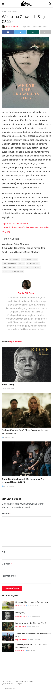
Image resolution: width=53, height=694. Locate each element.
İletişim (19, 684)
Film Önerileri (12, 11)
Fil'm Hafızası (20, 651)
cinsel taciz (14, 259)
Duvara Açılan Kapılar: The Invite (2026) (30, 623)
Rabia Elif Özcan (12, 26)
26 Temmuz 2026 (33, 626)
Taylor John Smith (32, 267)
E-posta (7, 564)
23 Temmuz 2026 (34, 640)
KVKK (31, 681)
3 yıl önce (26, 26)
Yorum (6, 513)
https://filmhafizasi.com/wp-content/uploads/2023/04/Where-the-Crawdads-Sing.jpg (25, 227)
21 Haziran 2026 (8, 486)
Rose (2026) (8, 384)
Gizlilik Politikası (20, 681)
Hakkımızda (6, 681)
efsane (21, 263)
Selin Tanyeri (20, 605)
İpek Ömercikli (20, 626)
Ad (4, 552)
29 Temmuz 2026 (32, 605)
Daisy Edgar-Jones (29, 259)
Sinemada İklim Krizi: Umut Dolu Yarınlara (31, 602)
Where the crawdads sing (13, 271)
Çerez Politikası (7, 684)
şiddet (20, 267)
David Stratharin (9, 263)
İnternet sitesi (9, 576)
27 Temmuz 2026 (8, 388)
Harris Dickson (32, 263)
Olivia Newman (9, 267)
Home (4, 11)
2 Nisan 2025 (31, 651)
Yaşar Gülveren (21, 640)
